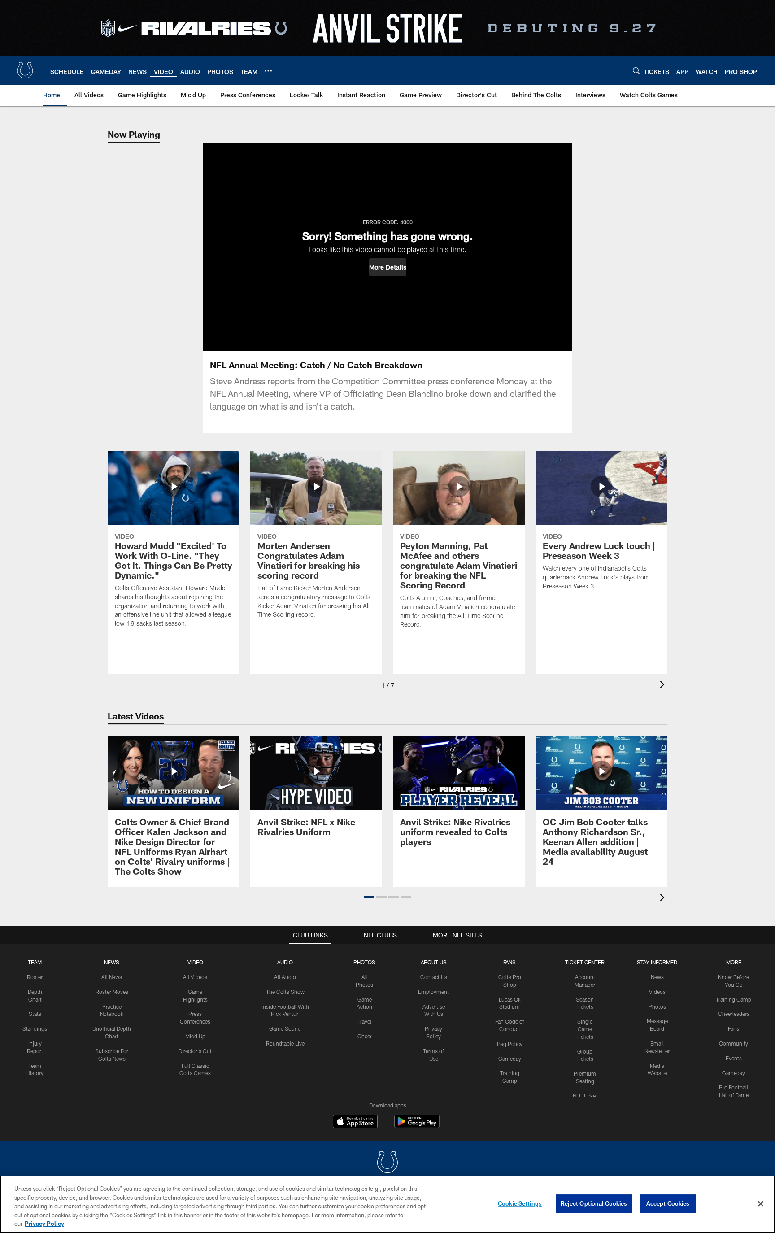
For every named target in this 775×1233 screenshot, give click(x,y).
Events (734, 1058)
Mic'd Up (195, 1036)
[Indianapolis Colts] (387, 1163)
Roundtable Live (285, 1043)
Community (733, 1043)
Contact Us (433, 977)
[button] (387, 267)
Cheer (364, 1036)
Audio (285, 962)
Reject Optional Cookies (594, 1203)
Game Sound (285, 1028)
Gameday (509, 1058)
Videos (657, 992)
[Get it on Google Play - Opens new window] (416, 1126)
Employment (433, 992)
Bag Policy (509, 1044)
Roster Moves (112, 992)
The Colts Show (285, 992)
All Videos (195, 977)
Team (35, 962)
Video (195, 962)
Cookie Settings (520, 1203)
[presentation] (663, 685)
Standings (34, 1028)
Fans (733, 1028)
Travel (364, 1021)
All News (111, 977)
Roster (35, 977)
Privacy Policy (44, 1223)
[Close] (761, 1204)
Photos (364, 962)
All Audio (285, 977)
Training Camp (733, 999)
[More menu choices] (268, 70)
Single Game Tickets (584, 1029)
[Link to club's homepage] (25, 70)
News (111, 962)
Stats (35, 1014)
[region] (387, 1204)
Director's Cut (195, 1051)
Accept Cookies (668, 1203)
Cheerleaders (733, 1014)
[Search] (636, 71)
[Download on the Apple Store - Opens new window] (355, 1122)
